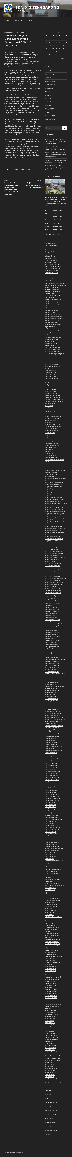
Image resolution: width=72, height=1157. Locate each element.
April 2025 (48, 102)
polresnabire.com (50, 694)
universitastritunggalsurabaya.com (56, 719)
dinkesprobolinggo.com (52, 366)
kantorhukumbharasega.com (54, 401)
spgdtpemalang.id (50, 925)
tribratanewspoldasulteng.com (54, 318)
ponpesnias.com (50, 433)
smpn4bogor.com (50, 807)
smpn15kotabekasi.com (52, 796)
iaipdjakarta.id (49, 931)
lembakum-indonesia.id (52, 939)
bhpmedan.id (49, 1081)
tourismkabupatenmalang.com (54, 734)
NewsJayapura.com (51, 420)
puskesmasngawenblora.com (54, 715)
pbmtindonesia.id (50, 971)
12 (56, 45)
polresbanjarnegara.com (52, 690)
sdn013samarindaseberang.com (55, 659)
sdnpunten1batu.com (51, 628)
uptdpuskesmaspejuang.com (54, 362)
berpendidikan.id (50, 993)
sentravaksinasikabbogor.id (53, 879)
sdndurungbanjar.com (52, 595)
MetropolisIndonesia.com (53, 291)
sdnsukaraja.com (50, 653)
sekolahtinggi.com (50, 723)
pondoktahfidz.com (51, 464)
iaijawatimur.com (50, 327)
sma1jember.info (50, 297)
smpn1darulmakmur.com (53, 827)
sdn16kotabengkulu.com (52, 620)
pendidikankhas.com (51, 248)
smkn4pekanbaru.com (52, 842)
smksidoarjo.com (50, 813)
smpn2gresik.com (50, 805)
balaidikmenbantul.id (51, 1079)
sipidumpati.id (49, 896)
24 (50, 51)
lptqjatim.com (49, 453)
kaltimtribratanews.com (52, 314)
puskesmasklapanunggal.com (54, 582)
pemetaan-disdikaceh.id (52, 944)
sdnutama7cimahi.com (52, 665)
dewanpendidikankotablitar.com (55, 482)
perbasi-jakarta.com (51, 391)
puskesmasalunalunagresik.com (55, 557)
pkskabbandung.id (51, 929)
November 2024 (50, 119)
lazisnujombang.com (51, 455)
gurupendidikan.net (51, 275)
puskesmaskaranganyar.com (54, 553)
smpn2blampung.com (52, 829)
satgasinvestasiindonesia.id (53, 917)
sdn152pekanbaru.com (52, 634)
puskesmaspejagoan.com (53, 574)
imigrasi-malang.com (51, 871)
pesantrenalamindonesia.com (54, 717)
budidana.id (48, 987)
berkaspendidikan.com (52, 264)
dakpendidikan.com (51, 250)
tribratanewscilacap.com (52, 320)
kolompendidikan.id (51, 989)
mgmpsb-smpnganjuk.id (52, 950)
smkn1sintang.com (51, 753)
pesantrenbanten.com (52, 850)
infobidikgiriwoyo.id (51, 991)
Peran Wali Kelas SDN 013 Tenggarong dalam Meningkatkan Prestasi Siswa (55, 168)
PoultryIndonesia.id (51, 1035)
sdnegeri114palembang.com (54, 599)
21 (63, 48)
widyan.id (48, 1008)
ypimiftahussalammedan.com (54, 861)
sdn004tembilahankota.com (53, 655)
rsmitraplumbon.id (51, 1068)
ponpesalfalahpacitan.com (53, 495)
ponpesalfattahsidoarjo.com (53, 484)
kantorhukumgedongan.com (54, 399)
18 (53, 48)
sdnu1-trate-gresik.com (52, 603)
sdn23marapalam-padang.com (54, 626)
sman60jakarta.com (51, 834)
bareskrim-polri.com (51, 393)
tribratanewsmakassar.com (53, 308)
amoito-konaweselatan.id (53, 962)
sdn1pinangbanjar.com (52, 649)
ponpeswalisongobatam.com (54, 526)
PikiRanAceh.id (49, 1043)
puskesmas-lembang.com (53, 559)
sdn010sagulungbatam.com (53, 597)
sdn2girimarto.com (51, 385)
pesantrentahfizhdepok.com (53, 468)
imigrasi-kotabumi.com (52, 873)
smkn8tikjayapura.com (52, 742)
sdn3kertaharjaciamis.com (53, 593)
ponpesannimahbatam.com (53, 487)
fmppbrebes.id (49, 912)
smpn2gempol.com (51, 245)
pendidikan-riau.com (51, 476)
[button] (56, 220)
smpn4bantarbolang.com (53, 426)
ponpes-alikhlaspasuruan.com (54, 507)
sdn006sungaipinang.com (53, 590)
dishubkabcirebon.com (52, 383)
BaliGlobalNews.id (50, 1048)
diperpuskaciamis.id (51, 921)
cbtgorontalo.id (49, 948)
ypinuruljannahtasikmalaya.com (55, 865)
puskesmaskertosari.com (52, 349)
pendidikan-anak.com (51, 277)
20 (60, 48)
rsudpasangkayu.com (51, 474)
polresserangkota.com (52, 289)
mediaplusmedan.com (52, 339)
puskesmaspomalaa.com (52, 351)
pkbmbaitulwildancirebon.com (54, 412)
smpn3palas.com (50, 374)
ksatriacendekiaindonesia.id (53, 883)
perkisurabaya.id (50, 1062)
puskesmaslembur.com (52, 364)
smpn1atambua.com (51, 378)
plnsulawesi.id (49, 1077)
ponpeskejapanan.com (52, 437)
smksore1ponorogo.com (52, 736)
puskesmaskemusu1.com (53, 356)
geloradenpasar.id (50, 952)
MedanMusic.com (50, 345)
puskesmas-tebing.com (52, 561)
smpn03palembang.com (52, 798)
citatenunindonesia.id (52, 1037)
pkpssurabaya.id (50, 923)
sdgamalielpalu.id (50, 954)
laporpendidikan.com (51, 260)
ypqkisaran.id (49, 881)
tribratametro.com (50, 312)
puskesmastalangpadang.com (54, 354)
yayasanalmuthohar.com (52, 397)
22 (66, 48)
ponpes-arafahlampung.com (54, 539)
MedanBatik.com (50, 341)
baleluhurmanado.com (52, 418)
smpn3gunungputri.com (52, 794)
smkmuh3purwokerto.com (53, 732)
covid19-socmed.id (51, 983)
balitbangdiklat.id (50, 969)
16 (46, 48)
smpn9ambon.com (51, 821)
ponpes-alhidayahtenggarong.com (56, 518)
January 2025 (49, 112)
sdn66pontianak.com (51, 630)
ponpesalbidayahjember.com (54, 520)
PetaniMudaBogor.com (52, 322)
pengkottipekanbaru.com (53, 416)
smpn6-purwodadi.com (52, 825)
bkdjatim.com (49, 408)
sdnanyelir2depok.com (52, 661)
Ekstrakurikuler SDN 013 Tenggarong (22, 169)
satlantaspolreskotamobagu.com (55, 686)
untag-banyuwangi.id (51, 1018)
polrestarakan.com (51, 692)
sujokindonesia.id (50, 892)
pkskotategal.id (49, 1066)
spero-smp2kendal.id (51, 898)
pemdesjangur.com (51, 441)
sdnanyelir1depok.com (52, 611)
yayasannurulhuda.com (52, 395)
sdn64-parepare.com (51, 644)
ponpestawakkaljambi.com (53, 541)
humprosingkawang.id (52, 979)
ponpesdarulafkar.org (51, 435)
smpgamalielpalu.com (52, 728)
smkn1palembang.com (52, 846)
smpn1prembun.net (51, 428)
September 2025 (50, 84)
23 (46, 51)
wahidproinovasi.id (51, 996)
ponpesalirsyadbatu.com (52, 489)
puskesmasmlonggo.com (52, 547)
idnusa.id (48, 1027)
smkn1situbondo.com (51, 761)
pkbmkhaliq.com (50, 462)
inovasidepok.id (50, 1012)
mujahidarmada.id (51, 1002)
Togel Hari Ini (49, 1094)
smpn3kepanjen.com (51, 811)
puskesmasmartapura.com (53, 572)
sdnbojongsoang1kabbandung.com (56, 624)
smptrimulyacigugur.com (53, 786)
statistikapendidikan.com (53, 268)
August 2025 (49, 88)
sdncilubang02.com (51, 449)
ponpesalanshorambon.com (53, 501)
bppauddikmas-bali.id (52, 927)
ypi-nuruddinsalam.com (52, 867)
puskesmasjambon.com (52, 576)
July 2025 (48, 91)
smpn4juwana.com (51, 381)
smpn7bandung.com (51, 790)
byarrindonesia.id (50, 888)
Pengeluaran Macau (51, 1102)
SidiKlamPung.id (50, 1050)
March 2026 (48, 71)
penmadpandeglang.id (52, 935)
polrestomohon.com (51, 703)
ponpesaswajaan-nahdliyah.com (55, 470)
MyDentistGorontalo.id (52, 1052)
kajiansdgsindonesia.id (52, 942)
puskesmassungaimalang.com (54, 568)
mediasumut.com (50, 335)
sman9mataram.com (51, 836)
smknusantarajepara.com (53, 757)
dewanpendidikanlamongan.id (54, 885)
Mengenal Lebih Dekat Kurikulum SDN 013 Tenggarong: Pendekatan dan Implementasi (55, 154)
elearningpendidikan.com (53, 266)
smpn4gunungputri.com (52, 784)
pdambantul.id (49, 915)
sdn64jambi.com (50, 615)
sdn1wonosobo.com (51, 638)
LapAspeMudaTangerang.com (54, 283)
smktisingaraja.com (51, 744)
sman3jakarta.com (50, 832)
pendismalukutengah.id (52, 900)
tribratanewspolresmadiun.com (55, 674)
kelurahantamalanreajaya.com (54, 460)
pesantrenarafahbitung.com (54, 848)
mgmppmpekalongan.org (53, 424)
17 (50, 48)
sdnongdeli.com (50, 451)
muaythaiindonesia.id (51, 1039)
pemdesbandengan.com (52, 439)
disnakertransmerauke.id (53, 1083)
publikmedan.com (50, 329)
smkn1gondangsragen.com (53, 750)
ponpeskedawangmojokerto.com (55, 493)
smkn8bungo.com (50, 370)
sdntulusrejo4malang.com (53, 651)
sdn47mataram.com (51, 617)
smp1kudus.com (50, 788)
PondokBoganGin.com (52, 443)
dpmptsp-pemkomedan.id (53, 1060)
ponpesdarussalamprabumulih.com (56, 491)
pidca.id (47, 1029)
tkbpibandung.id (50, 908)
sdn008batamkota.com (52, 632)
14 (63, 45)
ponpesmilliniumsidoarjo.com (54, 516)
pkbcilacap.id (49, 894)
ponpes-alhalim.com (51, 430)
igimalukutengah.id (51, 904)
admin (23, 32)
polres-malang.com (51, 705)
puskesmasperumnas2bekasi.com (55, 578)
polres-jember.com (51, 678)
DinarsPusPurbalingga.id (53, 1058)
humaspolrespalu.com (52, 676)
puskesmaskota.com (51, 360)
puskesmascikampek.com (53, 545)
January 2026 (49, 78)
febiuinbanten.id (50, 964)
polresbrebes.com (50, 696)
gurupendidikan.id (51, 998)
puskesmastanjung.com (52, 549)
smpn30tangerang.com (52, 777)
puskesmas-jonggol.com (52, 566)
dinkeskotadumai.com (52, 815)
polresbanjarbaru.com (52, 707)
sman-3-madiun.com (51, 763)
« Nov (49, 58)
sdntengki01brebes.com (52, 636)
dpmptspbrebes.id (51, 910)
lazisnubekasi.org (50, 422)
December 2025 (50, 81)
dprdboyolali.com (50, 669)
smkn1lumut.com (50, 372)
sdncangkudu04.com (51, 447)
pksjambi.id (48, 937)
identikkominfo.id (50, 985)
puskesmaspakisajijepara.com (54, 543)
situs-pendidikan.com (51, 273)
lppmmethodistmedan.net (53, 324)
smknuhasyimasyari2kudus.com (55, 759)
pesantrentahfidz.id (51, 1025)
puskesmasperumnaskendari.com (55, 570)
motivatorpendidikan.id (52, 1006)
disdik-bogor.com (50, 852)
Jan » (63, 58)
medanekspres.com (51, 343)
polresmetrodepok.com (52, 287)
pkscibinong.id (49, 1064)
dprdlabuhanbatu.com (52, 667)
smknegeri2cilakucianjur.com (54, 730)
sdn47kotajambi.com (51, 817)
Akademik (29, 20)
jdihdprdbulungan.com (52, 445)
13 (59, 45)
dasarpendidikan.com (51, 252)
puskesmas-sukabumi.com (53, 563)
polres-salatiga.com (51, 684)
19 (56, 48)
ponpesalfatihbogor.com (52, 536)
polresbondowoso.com (52, 682)
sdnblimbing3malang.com (53, 607)
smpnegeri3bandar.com (52, 800)
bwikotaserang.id (50, 966)
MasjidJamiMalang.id (51, 1054)
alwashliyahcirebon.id (52, 933)
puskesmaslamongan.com (53, 580)
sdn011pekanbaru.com (52, 647)
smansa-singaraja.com (52, 840)
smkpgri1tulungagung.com (53, 746)
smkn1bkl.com (49, 387)
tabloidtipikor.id (50, 1023)
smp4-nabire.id (49, 958)
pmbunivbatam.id (50, 902)
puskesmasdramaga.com (53, 588)
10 (50, 45)
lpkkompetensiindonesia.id (53, 956)
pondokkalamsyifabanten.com (54, 466)
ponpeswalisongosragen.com (54, 497)
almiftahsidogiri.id (50, 1000)
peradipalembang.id (51, 946)
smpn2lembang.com (51, 809)
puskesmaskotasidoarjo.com (54, 551)
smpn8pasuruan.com (51, 775)
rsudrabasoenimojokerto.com (54, 721)
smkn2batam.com (50, 748)
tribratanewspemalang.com (53, 304)
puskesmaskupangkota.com (53, 555)
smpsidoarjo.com (50, 802)
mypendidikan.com (51, 258)
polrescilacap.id (50, 1016)
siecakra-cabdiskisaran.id (53, 977)
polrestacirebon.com (51, 709)
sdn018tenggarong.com (52, 663)
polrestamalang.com (51, 699)
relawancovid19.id (50, 1010)
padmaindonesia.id (51, 973)
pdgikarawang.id (50, 981)
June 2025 (48, 95)
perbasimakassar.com (51, 389)
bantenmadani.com (51, 414)
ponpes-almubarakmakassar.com (55, 511)
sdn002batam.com (50, 605)
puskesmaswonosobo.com (53, 358)
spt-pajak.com (49, 293)
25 (53, 51)
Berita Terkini (18, 20)
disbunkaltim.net (50, 403)
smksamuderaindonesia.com (54, 726)
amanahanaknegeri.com (52, 295)
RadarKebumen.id (50, 1045)
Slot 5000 (48, 1126)
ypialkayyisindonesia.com (53, 869)
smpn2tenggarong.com (52, 347)
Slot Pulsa (48, 1134)
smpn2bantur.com (50, 376)
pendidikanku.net (50, 262)
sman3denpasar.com (51, 767)
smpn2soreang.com (51, 782)
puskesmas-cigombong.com (53, 586)
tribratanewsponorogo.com (53, 302)
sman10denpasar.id (51, 1031)
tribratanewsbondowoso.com (54, 306)
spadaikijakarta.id (50, 877)
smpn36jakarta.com (51, 823)
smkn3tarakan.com (51, 844)
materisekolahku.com (51, 333)
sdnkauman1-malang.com (53, 601)
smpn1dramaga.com (51, 773)
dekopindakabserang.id (52, 1056)
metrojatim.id (49, 1041)
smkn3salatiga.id (50, 960)
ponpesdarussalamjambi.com (54, 509)
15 (66, 45)
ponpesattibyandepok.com (53, 530)
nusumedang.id (50, 890)
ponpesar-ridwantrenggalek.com (55, 528)
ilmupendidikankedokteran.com (55, 331)
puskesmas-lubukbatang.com (54, 584)
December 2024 (50, 116)
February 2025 (49, 109)
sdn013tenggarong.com (52, 609)
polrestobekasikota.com (52, 680)
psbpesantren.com (51, 472)
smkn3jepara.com (50, 740)
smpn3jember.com (50, 854)
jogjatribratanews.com (52, 310)
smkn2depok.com (50, 738)
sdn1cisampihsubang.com (53, 613)
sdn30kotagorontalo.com (52, 640)
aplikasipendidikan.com (52, 254)
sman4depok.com (50, 838)
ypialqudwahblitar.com (52, 863)
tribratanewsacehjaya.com (53, 300)
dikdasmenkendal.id (51, 975)
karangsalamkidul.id (51, 1014)
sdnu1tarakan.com (51, 642)
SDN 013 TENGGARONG (37, 7)
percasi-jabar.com (50, 410)
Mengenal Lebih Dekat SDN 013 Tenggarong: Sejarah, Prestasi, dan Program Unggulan (55, 141)
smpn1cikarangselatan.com (53, 819)
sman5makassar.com (51, 765)
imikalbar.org (49, 406)
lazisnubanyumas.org (51, 457)
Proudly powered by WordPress (13, 1152)
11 (53, 45)
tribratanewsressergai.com (53, 316)
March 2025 (48, 105)
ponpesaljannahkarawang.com (54, 514)
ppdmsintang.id (50, 1033)
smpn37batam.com (51, 792)
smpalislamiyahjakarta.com (53, 771)
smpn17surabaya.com (52, 780)
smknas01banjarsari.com (53, 755)
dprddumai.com (50, 368)
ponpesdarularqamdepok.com (54, 499)
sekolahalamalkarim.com (52, 281)
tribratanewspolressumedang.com (56, 285)
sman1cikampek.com (51, 856)
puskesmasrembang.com (53, 713)
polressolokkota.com (51, 688)
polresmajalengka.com (52, 672)
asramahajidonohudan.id (53, 1004)
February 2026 (49, 74)
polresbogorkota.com (51, 701)
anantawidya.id (49, 1021)
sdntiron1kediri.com (51, 622)
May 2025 (48, 98)
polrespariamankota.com (52, 711)
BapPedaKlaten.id (50, 1072)
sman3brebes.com (50, 769)
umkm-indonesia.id (51, 1070)
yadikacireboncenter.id (52, 906)
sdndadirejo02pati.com (52, 657)
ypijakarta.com (49, 859)
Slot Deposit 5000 (50, 1114)
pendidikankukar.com (51, 270)
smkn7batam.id (50, 1075)
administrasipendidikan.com (54, 279)
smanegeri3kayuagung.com (53, 337)
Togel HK (47, 1098)
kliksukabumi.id (50, 243)
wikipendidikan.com (51, 256)
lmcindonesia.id (50, 919)
